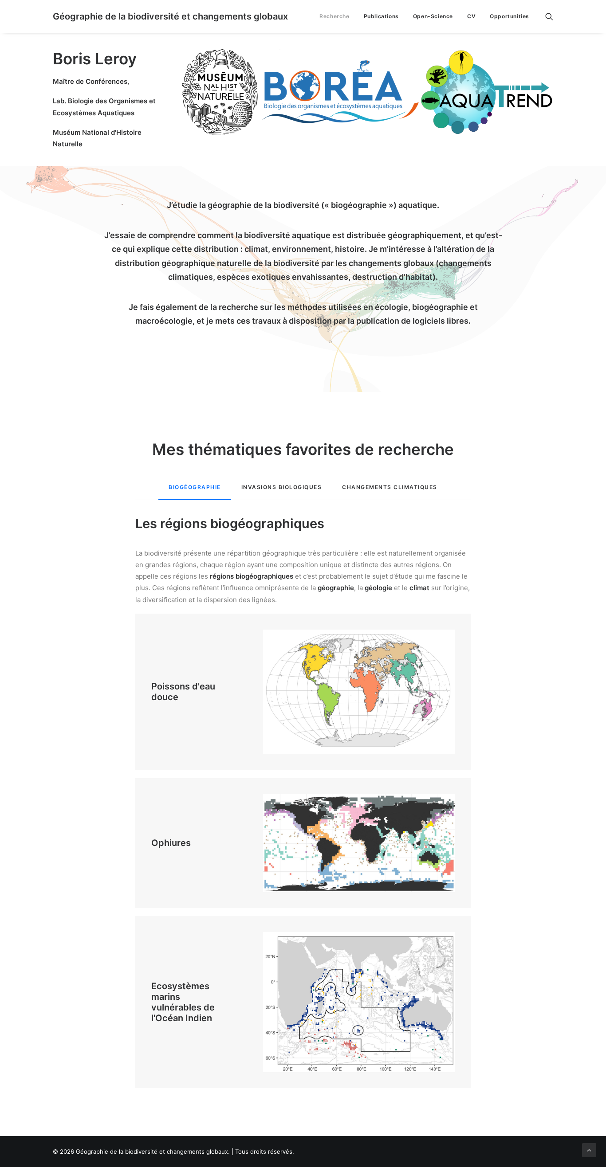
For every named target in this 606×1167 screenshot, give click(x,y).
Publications (381, 16)
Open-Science (433, 16)
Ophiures (171, 843)
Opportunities (509, 16)
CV (471, 16)
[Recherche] (549, 16)
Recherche (334, 16)
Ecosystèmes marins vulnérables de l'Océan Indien (183, 1002)
